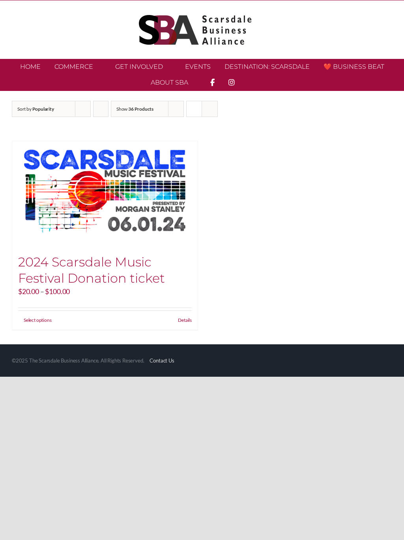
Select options (37, 320)
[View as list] (209, 109)
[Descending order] (100, 109)
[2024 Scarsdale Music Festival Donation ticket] (105, 193)
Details (185, 320)
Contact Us (162, 360)
